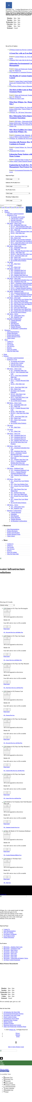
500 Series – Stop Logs (10, 953)
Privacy (18, 1033)
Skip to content (4, 1069)
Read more (7, 629)
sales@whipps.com (11, 42)
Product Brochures (9, 937)
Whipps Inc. (12, 1029)
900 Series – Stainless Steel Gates (13, 947)
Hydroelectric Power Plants (11, 1018)
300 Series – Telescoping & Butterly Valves (16, 958)
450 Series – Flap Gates (10, 956)
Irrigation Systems (9, 1023)
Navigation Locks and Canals (12, 1015)
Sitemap (18, 1035)
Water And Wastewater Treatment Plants (15, 1026)
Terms (18, 1036)
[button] (4, 1071)
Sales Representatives (10, 931)
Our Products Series (9, 936)
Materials (27, 135)
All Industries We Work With (12, 1012)
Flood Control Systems (10, 1017)
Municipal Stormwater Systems (12, 1025)
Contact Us (3, 894)
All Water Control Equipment (12, 960)
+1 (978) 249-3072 (7, 977)
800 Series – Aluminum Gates (12, 948)
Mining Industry (8, 1022)
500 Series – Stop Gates (10, 955)
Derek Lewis (13, 110)
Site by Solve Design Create (16, 1047)
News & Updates (8, 932)
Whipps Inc (18, 70)
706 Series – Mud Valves (11, 950)
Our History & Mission (10, 934)
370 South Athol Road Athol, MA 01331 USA (19, 32)
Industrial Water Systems (22, 159)
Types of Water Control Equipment (19, 137)
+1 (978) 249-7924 (11, 37)
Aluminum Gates (19, 135)
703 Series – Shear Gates (11, 952)
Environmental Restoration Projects (13, 1013)
